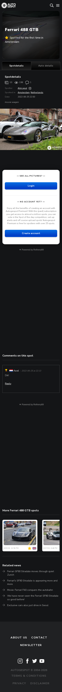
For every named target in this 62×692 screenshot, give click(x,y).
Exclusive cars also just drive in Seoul (27, 605)
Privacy (19, 683)
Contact (39, 637)
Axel (16, 370)
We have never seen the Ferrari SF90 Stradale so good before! (32, 597)
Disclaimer (39, 683)
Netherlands (37, 92)
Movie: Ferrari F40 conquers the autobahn (30, 590)
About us (19, 637)
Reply (8, 383)
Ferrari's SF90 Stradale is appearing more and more (32, 582)
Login (31, 185)
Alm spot (22, 88)
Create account (31, 233)
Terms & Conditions (28, 676)
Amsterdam (24, 92)
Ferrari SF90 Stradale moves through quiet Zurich (30, 573)
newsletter (31, 645)
